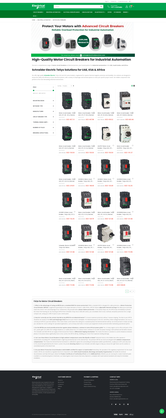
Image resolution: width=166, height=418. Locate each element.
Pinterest (128, 404)
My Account (61, 382)
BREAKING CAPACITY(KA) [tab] (40, 133)
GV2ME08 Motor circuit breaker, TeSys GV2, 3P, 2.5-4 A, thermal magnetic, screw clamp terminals (124, 213)
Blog (59, 388)
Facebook (111, 404)
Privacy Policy (87, 382)
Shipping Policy (88, 384)
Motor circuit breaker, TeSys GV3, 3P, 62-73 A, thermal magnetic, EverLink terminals (125, 279)
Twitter (115, 404)
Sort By (59, 86)
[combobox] (78, 6)
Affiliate (60, 386)
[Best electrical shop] (38, 6)
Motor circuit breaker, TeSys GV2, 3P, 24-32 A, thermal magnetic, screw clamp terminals (67, 180)
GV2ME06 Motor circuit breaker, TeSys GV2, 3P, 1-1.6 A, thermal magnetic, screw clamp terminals (86, 246)
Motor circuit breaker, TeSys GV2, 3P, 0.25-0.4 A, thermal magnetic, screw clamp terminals (67, 279)
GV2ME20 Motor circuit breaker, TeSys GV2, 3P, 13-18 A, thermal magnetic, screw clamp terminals (125, 180)
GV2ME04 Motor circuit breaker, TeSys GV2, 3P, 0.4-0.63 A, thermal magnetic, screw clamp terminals (124, 246)
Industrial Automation (43, 20)
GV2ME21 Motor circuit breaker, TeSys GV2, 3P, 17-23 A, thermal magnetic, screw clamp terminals (105, 180)
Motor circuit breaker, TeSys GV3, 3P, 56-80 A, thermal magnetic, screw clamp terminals (125, 114)
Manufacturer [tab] (38, 111)
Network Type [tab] (38, 106)
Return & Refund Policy (90, 386)
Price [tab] (34, 87)
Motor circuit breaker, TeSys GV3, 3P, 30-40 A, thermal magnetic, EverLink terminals (106, 114)
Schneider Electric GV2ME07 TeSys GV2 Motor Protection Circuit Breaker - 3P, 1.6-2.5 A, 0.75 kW (67, 246)
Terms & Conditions (89, 380)
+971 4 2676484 (116, 7)
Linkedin (120, 404)
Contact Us (113, 1)
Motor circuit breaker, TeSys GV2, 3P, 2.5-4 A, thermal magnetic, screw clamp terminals (86, 147)
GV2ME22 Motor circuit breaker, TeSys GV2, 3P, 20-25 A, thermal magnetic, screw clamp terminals (86, 180)
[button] (75, 112)
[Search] (101, 6)
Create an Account (122, 1)
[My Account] (127, 6)
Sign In (107, 1)
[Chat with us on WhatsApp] (161, 411)
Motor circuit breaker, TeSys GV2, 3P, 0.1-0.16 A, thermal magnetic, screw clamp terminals (106, 279)
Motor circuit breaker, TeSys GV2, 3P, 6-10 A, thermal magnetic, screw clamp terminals (86, 213)
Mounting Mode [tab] (38, 100)
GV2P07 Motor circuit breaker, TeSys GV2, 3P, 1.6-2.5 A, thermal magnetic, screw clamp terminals (106, 147)
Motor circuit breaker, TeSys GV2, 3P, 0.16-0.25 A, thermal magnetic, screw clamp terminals (86, 279)
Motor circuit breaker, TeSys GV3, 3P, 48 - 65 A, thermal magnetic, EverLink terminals (67, 114)
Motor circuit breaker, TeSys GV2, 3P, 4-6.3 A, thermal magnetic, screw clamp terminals (67, 147)
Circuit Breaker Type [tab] (40, 117)
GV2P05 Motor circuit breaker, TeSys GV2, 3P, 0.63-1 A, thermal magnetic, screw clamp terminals (106, 246)
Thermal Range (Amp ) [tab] (40, 122)
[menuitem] (35, 16)
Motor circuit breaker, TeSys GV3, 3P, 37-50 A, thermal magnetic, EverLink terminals (86, 114)
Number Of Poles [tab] (39, 127)
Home (33, 20)
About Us (60, 380)
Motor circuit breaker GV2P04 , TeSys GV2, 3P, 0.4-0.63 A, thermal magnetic (124, 147)
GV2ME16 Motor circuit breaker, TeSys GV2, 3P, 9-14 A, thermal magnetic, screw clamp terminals (67, 213)
